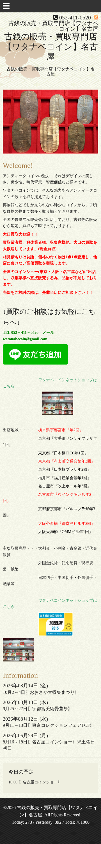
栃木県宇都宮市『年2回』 (60, 430)
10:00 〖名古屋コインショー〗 (35, 782)
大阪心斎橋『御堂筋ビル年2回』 (66, 523)
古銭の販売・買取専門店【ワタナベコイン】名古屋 (50, 46)
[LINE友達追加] (35, 363)
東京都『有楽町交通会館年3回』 (66, 461)
